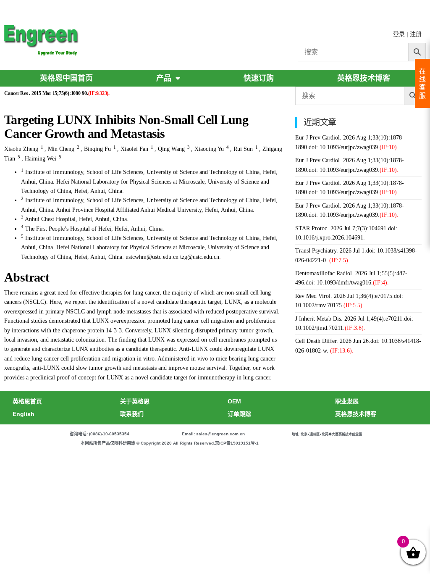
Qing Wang (171, 149)
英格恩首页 (27, 401)
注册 (416, 34)
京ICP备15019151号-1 (237, 443)
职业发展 (347, 401)
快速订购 (259, 78)
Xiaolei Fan (134, 149)
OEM (234, 401)
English (23, 414)
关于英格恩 (134, 401)
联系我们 (132, 414)
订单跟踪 (239, 414)
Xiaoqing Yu (209, 149)
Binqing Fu (97, 149)
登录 (399, 34)
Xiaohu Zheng (21, 149)
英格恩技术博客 (363, 78)
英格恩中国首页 (66, 78)
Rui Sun (243, 149)
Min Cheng (61, 149)
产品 (163, 78)
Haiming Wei (40, 158)
